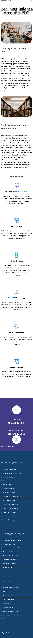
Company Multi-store (9, 560)
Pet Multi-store (7, 567)
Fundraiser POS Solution (10, 512)
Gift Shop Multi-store (9, 563)
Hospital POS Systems (9, 469)
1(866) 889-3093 (16, 422)
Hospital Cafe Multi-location (11, 548)
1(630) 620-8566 (16, 433)
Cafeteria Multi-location (10, 552)
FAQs (4, 619)
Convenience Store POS (10, 504)
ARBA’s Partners (7, 603)
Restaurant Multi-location (11, 556)
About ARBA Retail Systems (11, 588)
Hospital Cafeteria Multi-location (13, 540)
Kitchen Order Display (9, 516)
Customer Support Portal (10, 611)
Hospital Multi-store (9, 544)
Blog (4, 592)
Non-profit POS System (10, 520)
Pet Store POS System (9, 500)
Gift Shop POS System (10, 485)
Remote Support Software (11, 615)
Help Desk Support (8, 607)
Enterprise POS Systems (10, 477)
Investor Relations (8, 599)
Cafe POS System (8, 489)
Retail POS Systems (9, 493)
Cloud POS (12, 298)
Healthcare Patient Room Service (13, 473)
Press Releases (7, 595)
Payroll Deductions (21, 192)
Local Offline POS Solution (11, 508)
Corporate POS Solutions (10, 481)
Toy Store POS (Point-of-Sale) (12, 496)
